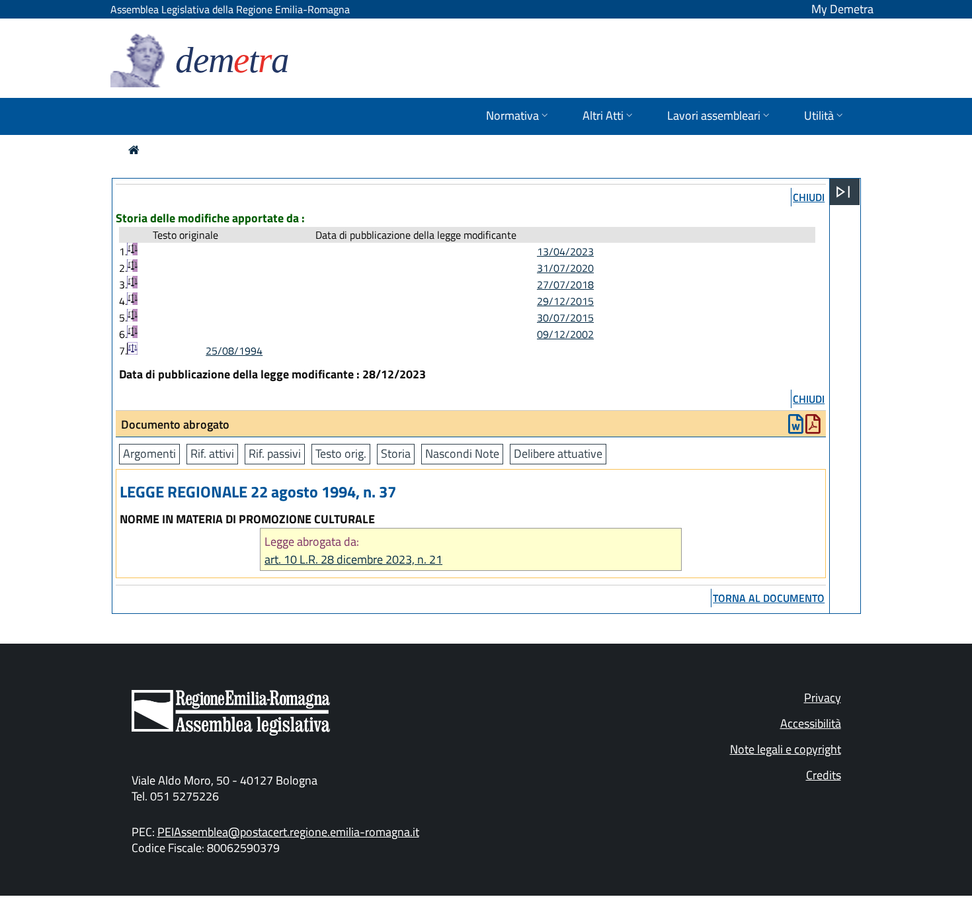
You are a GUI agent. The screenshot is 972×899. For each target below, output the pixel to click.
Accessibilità (810, 723)
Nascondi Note (462, 453)
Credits (823, 775)
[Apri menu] (843, 192)
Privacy (822, 697)
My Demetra (842, 9)
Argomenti (149, 453)
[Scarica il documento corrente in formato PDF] (813, 427)
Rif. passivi (275, 453)
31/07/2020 (565, 268)
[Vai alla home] (134, 150)
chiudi (809, 197)
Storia (396, 453)
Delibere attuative (558, 453)
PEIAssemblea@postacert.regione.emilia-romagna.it (288, 832)
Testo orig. (340, 453)
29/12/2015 (565, 301)
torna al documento (769, 598)
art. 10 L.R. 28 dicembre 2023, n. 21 (353, 559)
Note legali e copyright (785, 749)
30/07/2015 (565, 317)
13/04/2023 (565, 251)
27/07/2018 (565, 284)
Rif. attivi (212, 453)
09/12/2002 (565, 334)
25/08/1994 (234, 351)
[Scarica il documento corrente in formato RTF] (795, 427)
